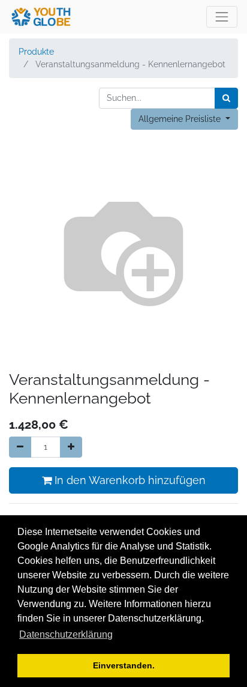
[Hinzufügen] (71, 447)
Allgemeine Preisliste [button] (180, 119)
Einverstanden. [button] (124, 665)
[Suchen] (226, 98)
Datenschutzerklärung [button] (66, 634)
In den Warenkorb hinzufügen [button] (129, 480)
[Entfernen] (20, 447)
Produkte (36, 51)
